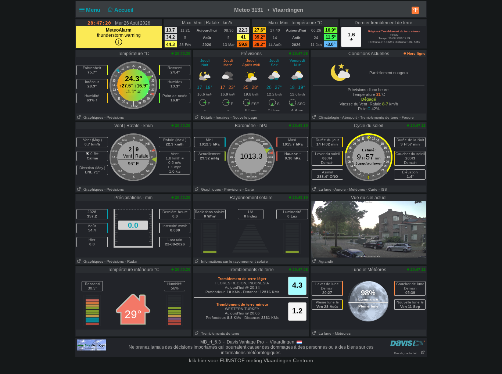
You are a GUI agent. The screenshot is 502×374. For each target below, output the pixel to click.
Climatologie (327, 117)
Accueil (124, 10)
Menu (94, 10)
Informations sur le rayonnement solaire (233, 261)
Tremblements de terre (219, 333)
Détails (205, 117)
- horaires (221, 117)
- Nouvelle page (243, 117)
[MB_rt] (91, 344)
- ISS (383, 189)
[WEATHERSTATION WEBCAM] (368, 228)
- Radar (131, 261)
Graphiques (92, 117)
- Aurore (339, 189)
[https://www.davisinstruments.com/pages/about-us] (407, 343)
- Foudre (406, 117)
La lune (323, 189)
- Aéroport (348, 117)
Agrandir (324, 261)
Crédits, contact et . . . (407, 353)
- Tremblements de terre (378, 117)
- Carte (248, 189)
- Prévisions (114, 117)
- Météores (356, 189)
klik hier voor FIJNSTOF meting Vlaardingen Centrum (251, 360)
